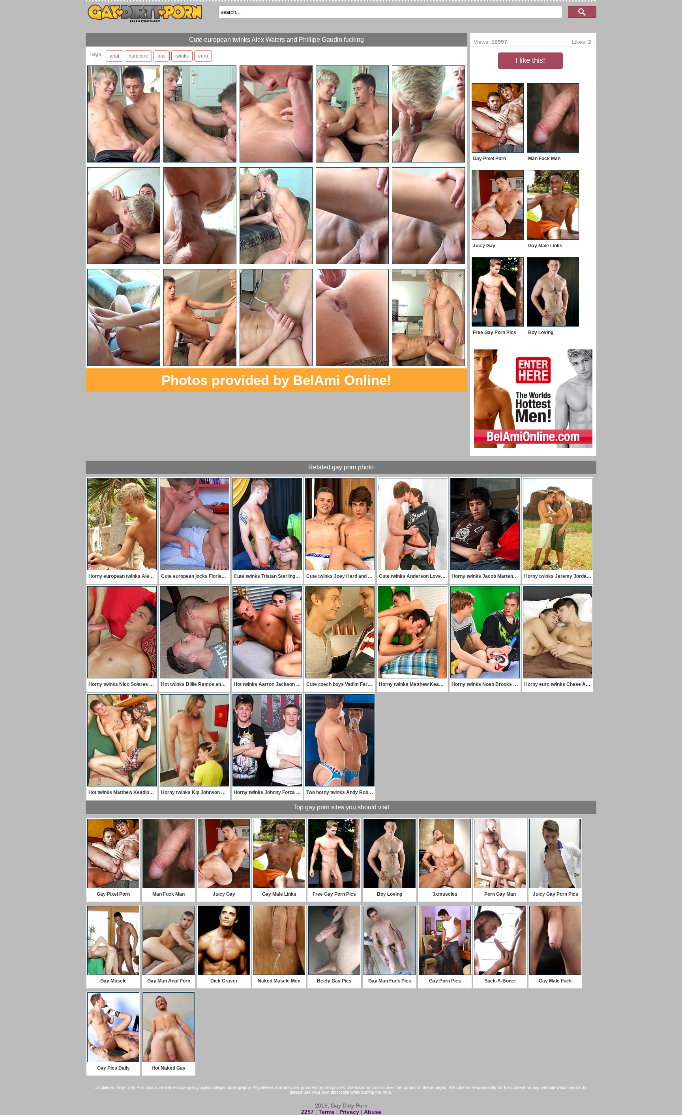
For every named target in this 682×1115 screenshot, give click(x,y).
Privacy (349, 1112)
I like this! (530, 60)
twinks (182, 56)
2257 (307, 1112)
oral (161, 56)
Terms (327, 1112)
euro (203, 56)
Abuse (372, 1112)
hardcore (138, 56)
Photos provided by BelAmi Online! (276, 380)
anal (114, 56)
